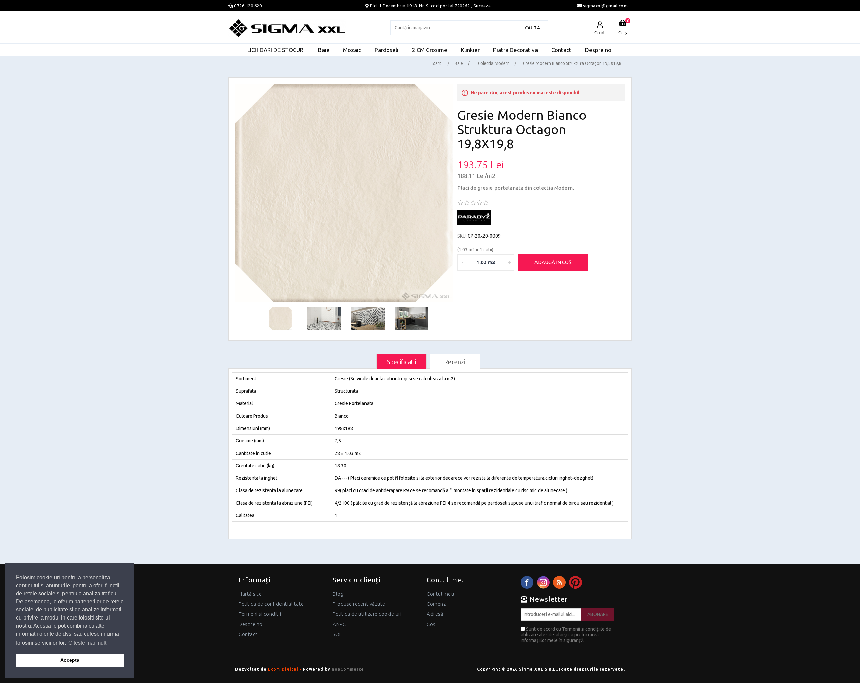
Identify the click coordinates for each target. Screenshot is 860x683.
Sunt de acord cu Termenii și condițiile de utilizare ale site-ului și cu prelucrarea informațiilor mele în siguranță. (566, 634)
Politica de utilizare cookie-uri (367, 614)
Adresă (435, 614)
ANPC (339, 624)
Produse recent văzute (359, 604)
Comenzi (437, 604)
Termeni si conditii (260, 614)
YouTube (575, 582)
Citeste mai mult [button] (87, 643)
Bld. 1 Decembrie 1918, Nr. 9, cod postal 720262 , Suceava (430, 5)
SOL (337, 634)
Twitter (543, 582)
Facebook (527, 582)
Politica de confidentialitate (271, 604)
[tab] (401, 361)
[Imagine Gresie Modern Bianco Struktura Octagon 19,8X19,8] (344, 193)
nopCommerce (348, 669)
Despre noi (251, 624)
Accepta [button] (69, 660)
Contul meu (440, 594)
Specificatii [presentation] (401, 361)
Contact (248, 634)
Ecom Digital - (285, 669)
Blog (338, 594)
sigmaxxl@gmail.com (605, 5)
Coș (431, 624)
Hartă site (250, 594)
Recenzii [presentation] (455, 361)
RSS (559, 582)
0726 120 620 (248, 5)
